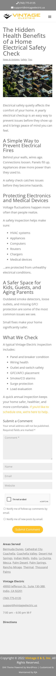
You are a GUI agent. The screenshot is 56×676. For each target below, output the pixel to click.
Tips (30, 59)
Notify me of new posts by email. (25, 519)
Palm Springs (37, 562)
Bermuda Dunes (13, 549)
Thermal (28, 567)
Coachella (9, 553)
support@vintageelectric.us (29, 7)
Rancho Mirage (12, 567)
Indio (34, 558)
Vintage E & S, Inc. (38, 658)
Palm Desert (20, 562)
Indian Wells (21, 558)
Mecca (7, 562)
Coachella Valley (27, 553)
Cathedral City (33, 549)
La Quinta (45, 558)
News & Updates (11, 59)
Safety (24, 59)
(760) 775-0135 (27, 3)
